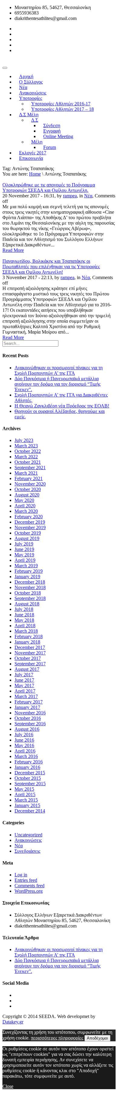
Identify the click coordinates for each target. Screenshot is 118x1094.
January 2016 (27, 767)
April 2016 (25, 750)
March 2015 (26, 799)
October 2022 (28, 451)
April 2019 (25, 560)
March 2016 (26, 756)
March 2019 (26, 565)
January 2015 (27, 805)
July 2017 (24, 674)
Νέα (88, 195)
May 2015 (24, 789)
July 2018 (24, 609)
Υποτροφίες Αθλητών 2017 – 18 (62, 109)
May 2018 (24, 620)
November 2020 (30, 483)
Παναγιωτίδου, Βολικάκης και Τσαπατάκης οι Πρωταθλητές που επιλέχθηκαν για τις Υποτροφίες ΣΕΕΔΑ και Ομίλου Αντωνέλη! (51, 267)
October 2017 (28, 658)
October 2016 (28, 718)
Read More (13, 250)
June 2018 (24, 614)
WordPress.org (29, 891)
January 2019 (27, 576)
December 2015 (30, 772)
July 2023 (24, 440)
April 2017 (25, 691)
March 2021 (26, 473)
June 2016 (24, 740)
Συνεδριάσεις (27, 851)
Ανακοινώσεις (28, 840)
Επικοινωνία (31, 158)
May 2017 (24, 685)
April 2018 (25, 625)
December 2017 (30, 647)
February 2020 (29, 516)
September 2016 (30, 723)
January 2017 (27, 707)
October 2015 (28, 778)
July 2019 (24, 543)
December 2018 (30, 582)
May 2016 (24, 745)
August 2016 (27, 729)
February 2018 (29, 636)
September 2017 (30, 663)
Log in (21, 874)
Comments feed (29, 885)
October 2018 (28, 592)
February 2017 (29, 701)
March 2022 (26, 456)
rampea (70, 195)
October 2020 (28, 489)
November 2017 (30, 652)
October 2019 (28, 532)
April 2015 (25, 794)
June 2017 (24, 680)
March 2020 (26, 511)
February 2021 (29, 478)
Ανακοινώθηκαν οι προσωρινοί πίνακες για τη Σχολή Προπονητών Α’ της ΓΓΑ (59, 370)
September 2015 (30, 783)
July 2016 (24, 734)
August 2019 (27, 538)
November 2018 (30, 587)
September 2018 (30, 598)
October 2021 (28, 462)
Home (35, 173)
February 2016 (29, 761)
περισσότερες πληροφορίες (57, 1037)
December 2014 (30, 810)
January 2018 (27, 641)
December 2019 (30, 522)
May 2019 (24, 554)
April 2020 (25, 505)
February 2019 (29, 571)
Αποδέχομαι (97, 1038)
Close (7, 1086)
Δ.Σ (34, 120)
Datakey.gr (12, 1021)
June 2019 (24, 549)
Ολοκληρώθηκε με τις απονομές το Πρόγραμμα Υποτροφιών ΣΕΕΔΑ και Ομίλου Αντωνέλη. (48, 187)
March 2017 (26, 696)
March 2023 (26, 445)
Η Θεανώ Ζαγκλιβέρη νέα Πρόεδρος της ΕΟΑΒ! (62, 405)
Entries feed (26, 880)
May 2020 (24, 500)
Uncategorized (28, 834)
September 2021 (30, 467)
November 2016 (30, 712)
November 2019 (30, 527)
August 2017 (27, 669)
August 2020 (27, 494)
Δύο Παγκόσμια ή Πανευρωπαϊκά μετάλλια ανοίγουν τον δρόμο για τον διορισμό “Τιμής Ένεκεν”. (57, 384)
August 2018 (27, 603)
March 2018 (26, 631)
